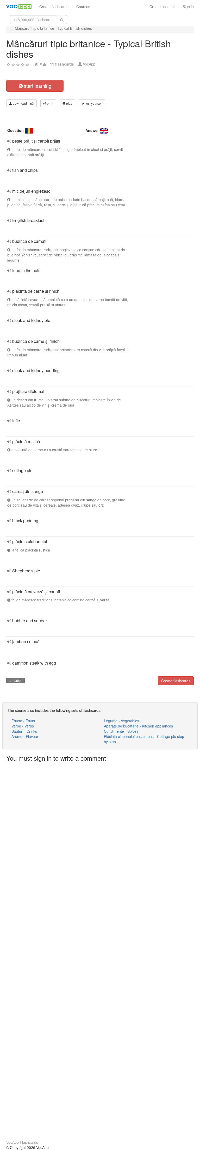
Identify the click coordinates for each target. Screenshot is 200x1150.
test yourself (93, 103)
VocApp (89, 64)
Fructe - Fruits (23, 720)
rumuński (15, 680)
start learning (37, 85)
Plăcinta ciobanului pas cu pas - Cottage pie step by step (144, 739)
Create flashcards (53, 6)
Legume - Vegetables (121, 720)
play (68, 103)
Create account (162, 6)
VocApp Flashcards (22, 1142)
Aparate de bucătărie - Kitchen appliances (138, 726)
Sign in (188, 6)
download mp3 (23, 103)
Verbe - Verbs (22, 726)
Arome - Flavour (24, 736)
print (49, 103)
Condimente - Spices (121, 731)
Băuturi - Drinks (24, 731)
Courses (83, 6)
